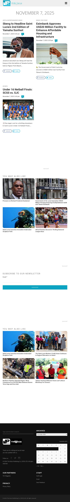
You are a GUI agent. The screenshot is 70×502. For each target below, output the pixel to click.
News (20, 20)
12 (47, 455)
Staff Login (39, 476)
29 (60, 461)
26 (47, 461)
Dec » (42, 466)
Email (5, 277)
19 (47, 458)
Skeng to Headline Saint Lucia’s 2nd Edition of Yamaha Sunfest (17, 27)
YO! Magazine (6, 476)
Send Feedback (40, 482)
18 (43, 458)
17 (38, 458)
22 (60, 458)
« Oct (37, 466)
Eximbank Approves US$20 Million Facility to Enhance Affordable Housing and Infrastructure (51, 30)
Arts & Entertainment (10, 20)
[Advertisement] (35, 155)
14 (56, 455)
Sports (5, 86)
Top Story (44, 20)
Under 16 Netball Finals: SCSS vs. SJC (17, 91)
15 (60, 455)
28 (56, 461)
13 (51, 455)
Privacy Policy (6, 486)
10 (38, 455)
